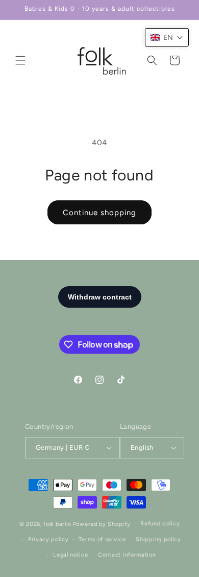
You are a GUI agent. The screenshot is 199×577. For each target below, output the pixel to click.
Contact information (127, 554)
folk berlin (57, 524)
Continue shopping (99, 212)
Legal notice (70, 554)
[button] (20, 60)
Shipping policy (158, 539)
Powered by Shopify (102, 524)
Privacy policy (48, 539)
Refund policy (160, 523)
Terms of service (102, 539)
